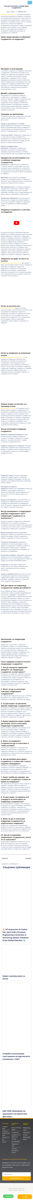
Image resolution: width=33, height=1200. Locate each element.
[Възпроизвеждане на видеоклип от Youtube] (16, 223)
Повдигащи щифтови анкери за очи (11, 263)
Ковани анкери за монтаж (8, 408)
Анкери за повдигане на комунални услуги (13, 357)
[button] (21, 863)
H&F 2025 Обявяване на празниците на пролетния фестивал (15, 1114)
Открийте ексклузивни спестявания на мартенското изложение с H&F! (16, 1056)
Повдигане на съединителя (9, 14)
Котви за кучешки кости (7, 308)
